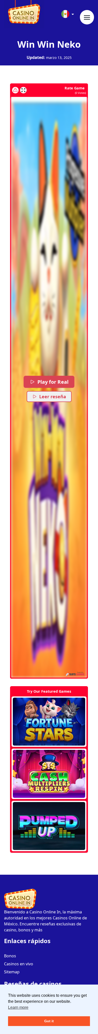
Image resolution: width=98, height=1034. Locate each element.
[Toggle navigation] (87, 17)
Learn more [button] (18, 1007)
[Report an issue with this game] (15, 90)
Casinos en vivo (18, 964)
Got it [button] (49, 1021)
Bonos (10, 956)
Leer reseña (52, 397)
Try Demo (49, 721)
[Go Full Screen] (23, 90)
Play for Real (52, 382)
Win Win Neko (49, 44)
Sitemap (12, 972)
